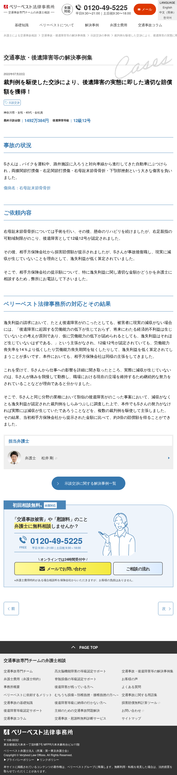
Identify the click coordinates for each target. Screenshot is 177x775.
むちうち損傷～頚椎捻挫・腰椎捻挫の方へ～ (87, 694)
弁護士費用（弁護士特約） (23, 678)
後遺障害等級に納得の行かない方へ (80, 702)
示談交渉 (14, 102)
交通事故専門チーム (18, 671)
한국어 (167, 17)
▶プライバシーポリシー (19, 759)
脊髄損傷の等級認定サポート (76, 678)
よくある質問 (131, 686)
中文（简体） (167, 12)
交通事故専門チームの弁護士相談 (35, 660)
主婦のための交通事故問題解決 (77, 710)
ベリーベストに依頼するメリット (28, 694)
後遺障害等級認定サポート (23, 710)
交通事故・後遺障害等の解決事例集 (147, 671)
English (167, 7)
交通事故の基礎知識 (18, 702)
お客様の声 (130, 678)
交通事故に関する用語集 (139, 694)
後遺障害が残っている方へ (74, 686)
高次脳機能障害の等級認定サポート (80, 671)
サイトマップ (131, 718)
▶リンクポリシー (48, 759)
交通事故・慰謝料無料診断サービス (80, 718)
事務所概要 (12, 686)
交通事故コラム (15, 718)
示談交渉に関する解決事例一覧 (90, 483)
